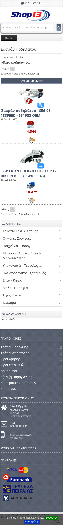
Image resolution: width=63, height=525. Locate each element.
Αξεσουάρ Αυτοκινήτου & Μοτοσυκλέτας (22, 255)
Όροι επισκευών (13, 365)
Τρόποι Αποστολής (15, 353)
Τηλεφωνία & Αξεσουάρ (20, 231)
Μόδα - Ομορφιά (15, 288)
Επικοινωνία (10, 388)
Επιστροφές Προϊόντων (18, 383)
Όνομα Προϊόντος (31, 81)
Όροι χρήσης (32, 521)
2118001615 (33, 3)
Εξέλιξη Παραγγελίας (16, 377)
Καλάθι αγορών (15, 314)
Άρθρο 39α (9, 371)
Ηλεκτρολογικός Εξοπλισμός (24, 273)
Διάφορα (9, 302)
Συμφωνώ (51, 517)
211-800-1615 (17, 437)
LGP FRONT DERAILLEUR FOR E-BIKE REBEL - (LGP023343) (28, 173)
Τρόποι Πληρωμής (14, 347)
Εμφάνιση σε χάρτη (20, 415)
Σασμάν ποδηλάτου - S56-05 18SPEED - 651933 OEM (26, 113)
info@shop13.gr (18, 425)
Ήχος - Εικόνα (13, 295)
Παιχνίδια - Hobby (12, 57)
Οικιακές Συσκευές (17, 238)
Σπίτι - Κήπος (12, 280)
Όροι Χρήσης (10, 359)
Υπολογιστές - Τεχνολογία (22, 265)
